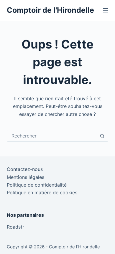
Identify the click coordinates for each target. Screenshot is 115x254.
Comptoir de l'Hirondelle (50, 10)
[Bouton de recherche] (102, 135)
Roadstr (15, 227)
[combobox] (51, 136)
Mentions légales (25, 177)
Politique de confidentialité (37, 185)
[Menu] (105, 10)
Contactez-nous (25, 169)
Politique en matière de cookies (42, 192)
